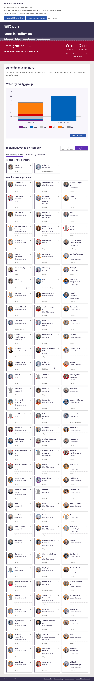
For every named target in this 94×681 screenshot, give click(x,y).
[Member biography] (19, 168)
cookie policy (42, 13)
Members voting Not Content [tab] (35, 155)
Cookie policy (48, 679)
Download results (77, 135)
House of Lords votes (43, 39)
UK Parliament (8, 39)
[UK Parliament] (11, 26)
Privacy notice (69, 679)
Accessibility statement (83, 679)
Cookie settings (52, 18)
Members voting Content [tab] (14, 155)
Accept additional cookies (14, 18)
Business (17, 39)
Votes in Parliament (18, 34)
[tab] (14, 155)
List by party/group (67, 149)
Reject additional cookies (36, 18)
